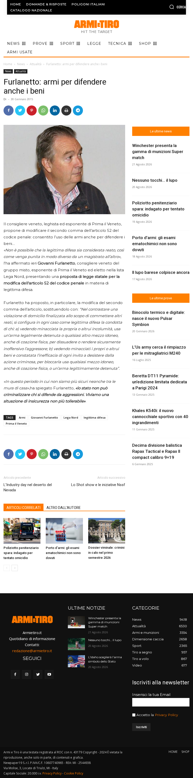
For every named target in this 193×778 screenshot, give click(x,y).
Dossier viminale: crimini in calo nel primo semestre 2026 (106, 553)
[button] (166, 6)
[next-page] (15, 568)
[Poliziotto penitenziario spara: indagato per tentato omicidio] (22, 530)
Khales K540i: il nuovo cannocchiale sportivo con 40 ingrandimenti (160, 416)
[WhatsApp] (43, 110)
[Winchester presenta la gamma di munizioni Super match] (76, 622)
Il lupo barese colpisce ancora (160, 272)
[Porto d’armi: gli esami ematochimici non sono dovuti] (64, 530)
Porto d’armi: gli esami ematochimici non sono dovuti (63, 553)
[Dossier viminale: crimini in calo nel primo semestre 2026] (106, 530)
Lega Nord (71, 417)
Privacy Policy (166, 715)
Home (8, 64)
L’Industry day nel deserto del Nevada (28, 487)
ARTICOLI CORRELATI (23, 508)
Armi (22, 417)
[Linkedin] (55, 110)
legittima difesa (95, 417)
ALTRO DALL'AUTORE (63, 508)
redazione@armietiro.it (32, 650)
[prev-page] (7, 568)
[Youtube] (49, 674)
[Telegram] (78, 110)
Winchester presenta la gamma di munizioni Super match (157, 151)
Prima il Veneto (16, 423)
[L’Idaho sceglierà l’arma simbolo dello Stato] (76, 661)
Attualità (35, 64)
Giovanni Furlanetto (44, 417)
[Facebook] (9, 110)
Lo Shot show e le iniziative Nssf (98, 485)
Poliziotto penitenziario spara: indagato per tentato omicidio (21, 553)
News (21, 64)
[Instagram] (26, 674)
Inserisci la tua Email (151, 694)
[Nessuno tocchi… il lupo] (76, 644)
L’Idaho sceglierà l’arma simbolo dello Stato (105, 659)
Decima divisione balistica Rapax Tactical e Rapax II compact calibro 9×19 (157, 451)
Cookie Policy (73, 773)
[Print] (66, 110)
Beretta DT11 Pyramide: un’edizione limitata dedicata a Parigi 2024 (159, 381)
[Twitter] (20, 110)
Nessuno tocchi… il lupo (154, 180)
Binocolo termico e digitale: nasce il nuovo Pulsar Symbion (158, 318)
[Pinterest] (32, 110)
